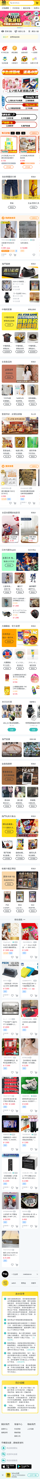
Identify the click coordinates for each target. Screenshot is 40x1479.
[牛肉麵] (29, 107)
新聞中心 (4, 1429)
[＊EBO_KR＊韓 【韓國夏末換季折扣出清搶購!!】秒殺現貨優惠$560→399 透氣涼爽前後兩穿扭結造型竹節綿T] (8, 711)
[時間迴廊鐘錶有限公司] (34, 718)
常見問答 (17, 1429)
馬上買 (33, 414)
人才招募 (30, 1429)
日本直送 (16, 8)
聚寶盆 (23, 1283)
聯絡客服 (17, 1432)
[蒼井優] (11, 116)
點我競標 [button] (7, 352)
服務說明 (4, 1432)
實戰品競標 (32, 309)
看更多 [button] (9, 377)
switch (14, 1283)
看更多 (33, 177)
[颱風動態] (29, 99)
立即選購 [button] (7, 858)
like (10, 255)
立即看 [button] (9, 325)
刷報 (4, 1274)
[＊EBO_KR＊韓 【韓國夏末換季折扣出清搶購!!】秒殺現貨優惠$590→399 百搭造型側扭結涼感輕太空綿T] (18, 708)
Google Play (24, 1466)
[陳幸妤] (11, 124)
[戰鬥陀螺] (29, 124)
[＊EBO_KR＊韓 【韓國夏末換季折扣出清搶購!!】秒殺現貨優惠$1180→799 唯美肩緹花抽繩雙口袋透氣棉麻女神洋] (18, 714)
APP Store (8, 1466)
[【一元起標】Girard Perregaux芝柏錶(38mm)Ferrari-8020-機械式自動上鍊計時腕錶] (30, 711)
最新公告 (17, 1436)
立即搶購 (8, 167)
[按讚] (16, 533)
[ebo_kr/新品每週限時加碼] (12, 718)
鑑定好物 (26, 8)
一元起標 (15, 1274)
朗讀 (36, 13)
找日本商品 (32, 550)
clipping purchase (15, 255)
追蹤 (11, 730)
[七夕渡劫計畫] (20, 19)
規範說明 (30, 1350)
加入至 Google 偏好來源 (36, 18)
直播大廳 (33, 739)
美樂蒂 (33, 1283)
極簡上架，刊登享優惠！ (18, 37)
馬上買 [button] (7, 456)
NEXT (38, 195)
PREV (1, 195)
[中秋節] (29, 116)
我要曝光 (34, 133)
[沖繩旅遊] (11, 107)
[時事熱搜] (11, 81)
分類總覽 (5, 8)
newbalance (27, 1274)
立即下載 (33, 1475)
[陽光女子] (11, 99)
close (3, 1475)
